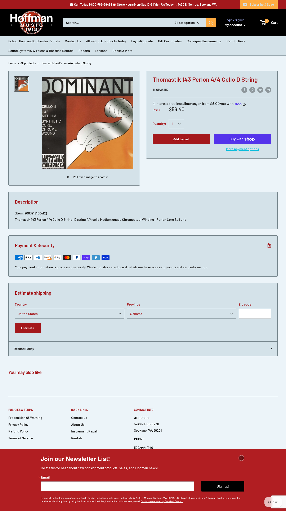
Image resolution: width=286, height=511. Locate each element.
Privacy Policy (18, 424)
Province (133, 304)
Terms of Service (20, 438)
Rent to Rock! (236, 41)
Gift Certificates (170, 41)
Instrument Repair (84, 431)
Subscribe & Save (262, 4)
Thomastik (160, 90)
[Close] (241, 458)
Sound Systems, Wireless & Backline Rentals (40, 51)
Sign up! (223, 486)
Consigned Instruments (204, 41)
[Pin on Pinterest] (252, 89)
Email (45, 477)
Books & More (122, 51)
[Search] (211, 22)
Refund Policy (24, 349)
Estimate (27, 328)
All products (28, 63)
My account (234, 25)
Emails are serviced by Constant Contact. (162, 501)
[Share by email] (268, 89)
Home (12, 63)
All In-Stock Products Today (106, 41)
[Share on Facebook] (244, 89)
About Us (78, 424)
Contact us (79, 417)
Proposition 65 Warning (25, 417)
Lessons (101, 51)
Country (21, 304)
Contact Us (73, 41)
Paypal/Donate (142, 41)
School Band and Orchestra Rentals (34, 41)
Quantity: (159, 124)
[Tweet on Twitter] (260, 89)
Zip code (245, 304)
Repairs (84, 51)
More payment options (242, 149)
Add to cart (181, 139)
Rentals (76, 438)
